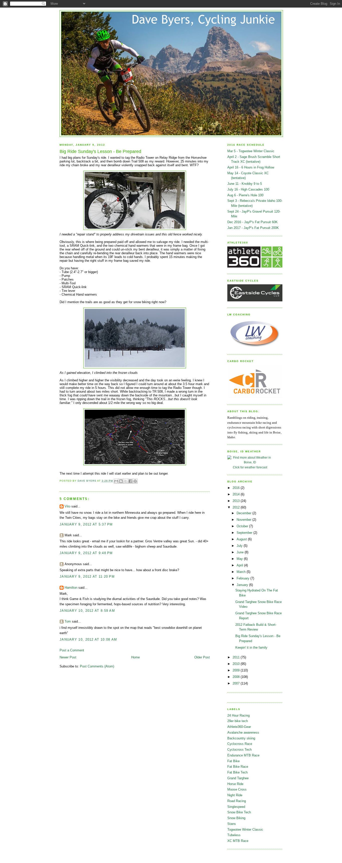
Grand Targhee (238, 778)
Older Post (202, 657)
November (244, 520)
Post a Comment (72, 650)
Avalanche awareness (243, 732)
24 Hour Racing (238, 715)
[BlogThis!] (120, 481)
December (244, 513)
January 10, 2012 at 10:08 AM (88, 639)
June (241, 552)
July (240, 546)
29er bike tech (237, 721)
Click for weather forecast (250, 467)
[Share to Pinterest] (135, 481)
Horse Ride (235, 784)
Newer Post (68, 657)
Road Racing (236, 801)
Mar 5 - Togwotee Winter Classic (250, 151)
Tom (68, 621)
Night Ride (234, 795)
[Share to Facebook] (130, 481)
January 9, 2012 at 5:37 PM (86, 524)
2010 (237, 664)
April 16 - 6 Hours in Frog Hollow (250, 167)
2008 (237, 677)
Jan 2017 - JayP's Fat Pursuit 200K (253, 228)
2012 (237, 507)
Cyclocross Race (239, 744)
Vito (67, 506)
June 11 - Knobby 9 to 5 (244, 184)
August (242, 539)
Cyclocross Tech (239, 749)
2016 (237, 488)
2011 (237, 657)
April (240, 565)
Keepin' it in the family (251, 647)
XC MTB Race (237, 841)
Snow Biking (236, 818)
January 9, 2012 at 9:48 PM (86, 553)
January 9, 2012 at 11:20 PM (87, 576)
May (240, 559)
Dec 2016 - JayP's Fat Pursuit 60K (252, 222)
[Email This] (116, 481)
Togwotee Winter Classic (245, 829)
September (245, 533)
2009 (237, 670)
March (242, 572)
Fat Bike (233, 761)
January (243, 585)
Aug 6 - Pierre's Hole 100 (245, 195)
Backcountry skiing (241, 738)
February (243, 578)
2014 (237, 494)
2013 (237, 501)
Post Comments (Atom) (97, 666)
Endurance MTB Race (243, 755)
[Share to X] (125, 481)
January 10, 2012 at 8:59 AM (87, 611)
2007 (237, 683)
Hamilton (71, 587)
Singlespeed (236, 807)
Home (135, 657)
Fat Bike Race (237, 766)
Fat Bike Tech (237, 772)
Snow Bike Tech (239, 812)
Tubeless (234, 835)
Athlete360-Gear (239, 727)
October (243, 526)
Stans (231, 824)
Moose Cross (237, 789)
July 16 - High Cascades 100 (248, 189)
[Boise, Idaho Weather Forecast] (249, 462)
